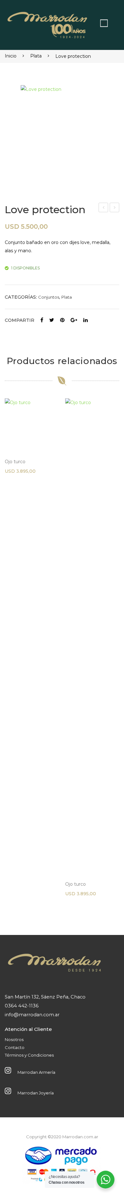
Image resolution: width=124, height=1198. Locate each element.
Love (103, 208)
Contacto (14, 1047)
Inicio (11, 56)
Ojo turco (15, 461)
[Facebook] (41, 320)
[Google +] (74, 320)
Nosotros (14, 1039)
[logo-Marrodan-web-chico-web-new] (48, 23)
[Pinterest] (62, 320)
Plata (36, 56)
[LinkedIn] (85, 320)
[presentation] (11, 654)
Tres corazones (114, 208)
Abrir (104, 23)
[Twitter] (51, 320)
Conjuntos (48, 297)
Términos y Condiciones (29, 1055)
